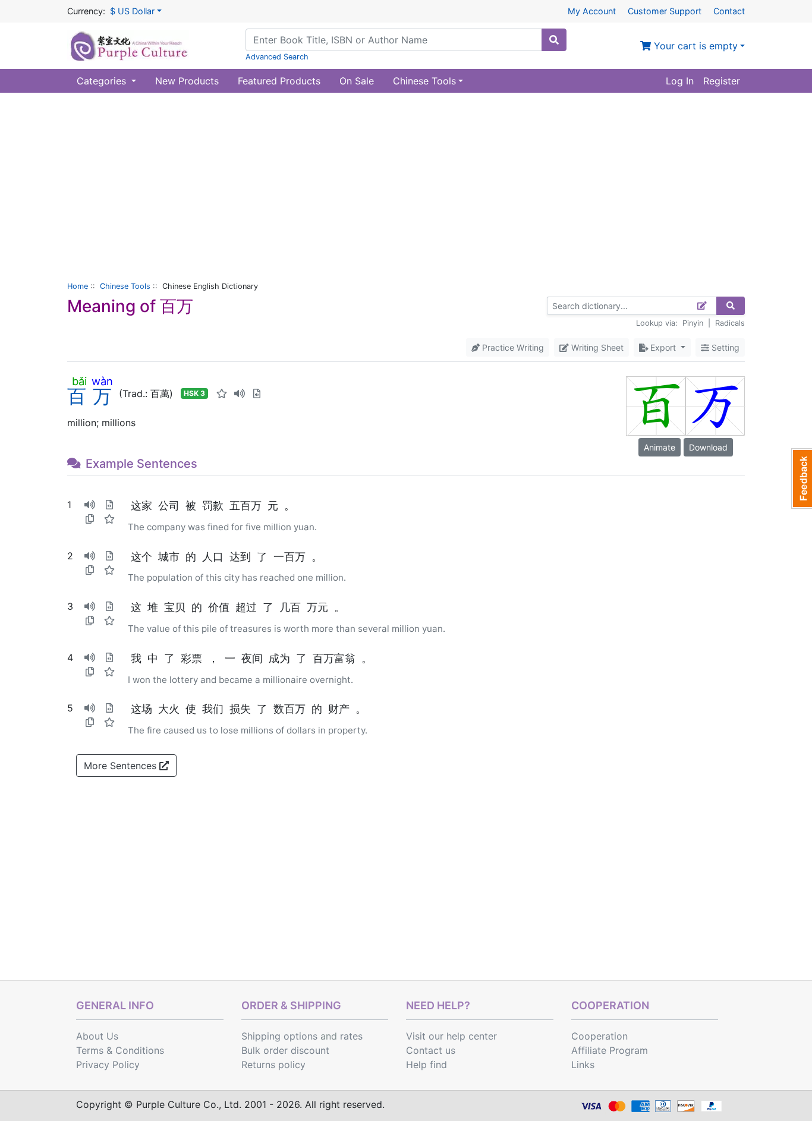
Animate (659, 447)
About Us (97, 1036)
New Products (187, 81)
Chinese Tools (125, 286)
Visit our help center (451, 1036)
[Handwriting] (702, 306)
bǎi (79, 381)
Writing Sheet (596, 347)
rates (351, 1036)
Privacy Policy (108, 1064)
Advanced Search (277, 56)
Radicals (730, 323)
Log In (680, 81)
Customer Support (664, 11)
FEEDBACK (801, 478)
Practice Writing (512, 347)
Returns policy (273, 1064)
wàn (102, 381)
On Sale (356, 81)
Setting (724, 347)
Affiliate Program (609, 1050)
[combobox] (394, 40)
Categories (103, 81)
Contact (729, 11)
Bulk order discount (285, 1050)
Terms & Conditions (120, 1050)
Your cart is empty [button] (694, 46)
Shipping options (279, 1036)
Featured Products (279, 81)
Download (708, 447)
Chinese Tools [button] (424, 81)
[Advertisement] (406, 182)
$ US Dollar (132, 11)
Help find (426, 1064)
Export (663, 347)
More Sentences (121, 766)
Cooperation (599, 1036)
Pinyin (692, 323)
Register (721, 81)
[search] (554, 40)
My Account (592, 11)
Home (77, 286)
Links (582, 1064)
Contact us (430, 1050)
